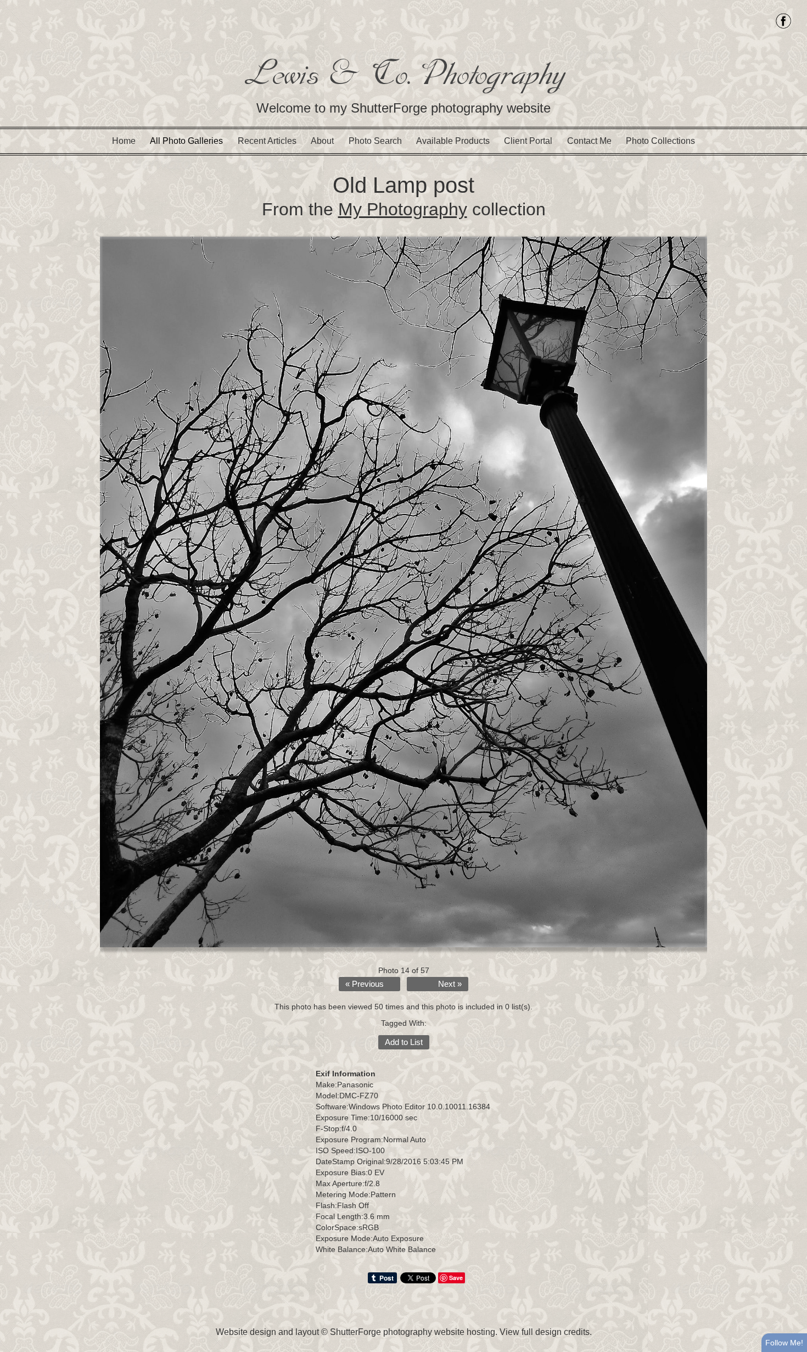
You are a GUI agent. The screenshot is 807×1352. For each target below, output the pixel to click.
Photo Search (375, 141)
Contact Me (589, 141)
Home (124, 141)
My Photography (402, 209)
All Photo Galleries (186, 141)
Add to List (404, 1042)
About (322, 141)
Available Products (453, 141)
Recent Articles (267, 141)
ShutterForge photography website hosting (412, 1332)
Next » (450, 984)
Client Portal (528, 141)
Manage (792, 5)
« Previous (364, 984)
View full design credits (545, 1332)
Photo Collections (660, 141)
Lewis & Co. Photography (403, 73)
